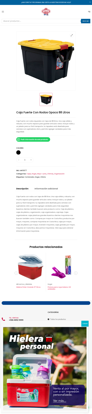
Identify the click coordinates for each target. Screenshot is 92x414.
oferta (43, 177)
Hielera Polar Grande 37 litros (28, 287)
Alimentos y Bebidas (24, 284)
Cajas (29, 174)
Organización (59, 174)
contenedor (29, 177)
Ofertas (50, 174)
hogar (37, 177)
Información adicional (46, 188)
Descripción (22, 188)
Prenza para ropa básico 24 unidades (59, 288)
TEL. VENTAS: (14, 318)
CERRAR (85, 324)
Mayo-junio (41, 174)
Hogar (34, 174)
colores (19, 148)
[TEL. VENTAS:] (3, 319)
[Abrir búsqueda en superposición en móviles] (46, 21)
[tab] (22, 189)
